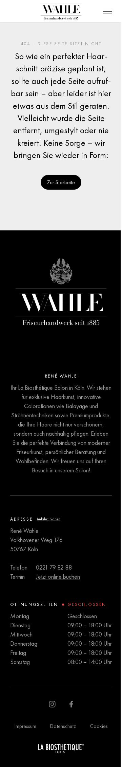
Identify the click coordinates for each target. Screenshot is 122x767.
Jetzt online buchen (58, 576)
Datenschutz (63, 726)
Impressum (25, 726)
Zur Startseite (61, 182)
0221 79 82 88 (54, 567)
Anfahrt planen (48, 519)
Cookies (99, 726)
